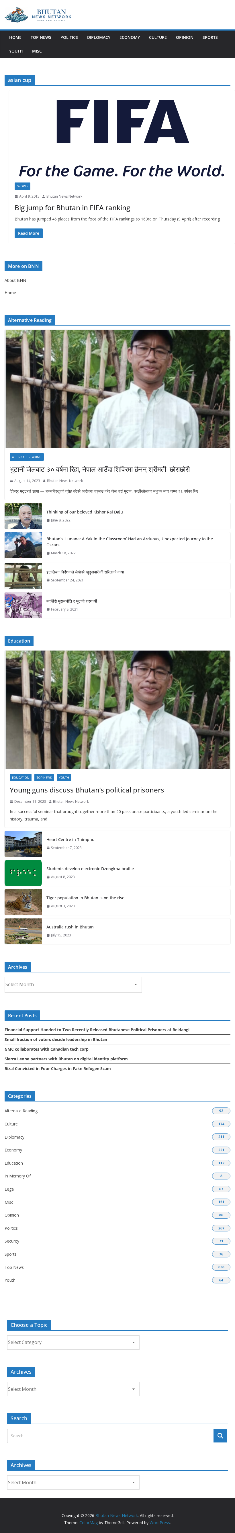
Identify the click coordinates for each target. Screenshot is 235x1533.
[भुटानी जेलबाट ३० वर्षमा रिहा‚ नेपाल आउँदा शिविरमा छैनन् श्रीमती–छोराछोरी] (117, 389)
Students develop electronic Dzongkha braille (90, 868)
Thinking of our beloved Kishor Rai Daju (84, 512)
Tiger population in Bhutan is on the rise (85, 897)
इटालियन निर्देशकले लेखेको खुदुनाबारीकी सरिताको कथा (85, 572)
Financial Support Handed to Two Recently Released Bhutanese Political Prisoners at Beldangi (97, 1029)
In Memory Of (18, 1176)
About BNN (15, 280)
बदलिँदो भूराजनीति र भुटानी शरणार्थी (71, 601)
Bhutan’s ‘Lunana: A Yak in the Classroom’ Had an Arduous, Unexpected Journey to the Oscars (129, 541)
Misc (37, 51)
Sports (210, 37)
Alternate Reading (27, 457)
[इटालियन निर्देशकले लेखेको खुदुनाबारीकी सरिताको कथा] (23, 576)
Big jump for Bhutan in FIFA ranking (72, 207)
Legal (10, 1189)
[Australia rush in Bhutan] (23, 931)
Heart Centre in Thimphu (70, 839)
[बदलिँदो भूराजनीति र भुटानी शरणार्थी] (23, 605)
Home (15, 37)
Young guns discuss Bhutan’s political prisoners (87, 789)
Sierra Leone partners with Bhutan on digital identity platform (66, 1059)
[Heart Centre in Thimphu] (23, 844)
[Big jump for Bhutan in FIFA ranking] (122, 139)
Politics (69, 37)
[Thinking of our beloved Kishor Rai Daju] (23, 516)
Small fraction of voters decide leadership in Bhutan (56, 1039)
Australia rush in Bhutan (70, 927)
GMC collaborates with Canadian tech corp (47, 1049)
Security (12, 1241)
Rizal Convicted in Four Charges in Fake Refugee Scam (58, 1068)
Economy (130, 37)
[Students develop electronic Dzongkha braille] (23, 873)
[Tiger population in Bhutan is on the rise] (23, 902)
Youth (16, 51)
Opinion (184, 37)
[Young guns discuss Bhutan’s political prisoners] (117, 710)
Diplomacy (98, 37)
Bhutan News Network (64, 196)
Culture (158, 37)
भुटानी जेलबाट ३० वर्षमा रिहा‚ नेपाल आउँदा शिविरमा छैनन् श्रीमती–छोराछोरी (100, 469)
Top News (41, 37)
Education (20, 778)
